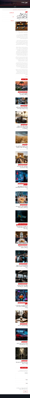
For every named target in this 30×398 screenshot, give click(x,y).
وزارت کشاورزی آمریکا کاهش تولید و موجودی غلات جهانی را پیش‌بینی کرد (22, 147)
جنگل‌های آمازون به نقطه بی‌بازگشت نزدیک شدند (23, 94)
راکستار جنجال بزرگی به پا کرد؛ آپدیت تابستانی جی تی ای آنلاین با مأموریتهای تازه (22, 127)
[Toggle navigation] (15, 6)
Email (27, 383)
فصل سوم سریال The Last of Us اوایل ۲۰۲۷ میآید (22, 363)
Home (25, 9)
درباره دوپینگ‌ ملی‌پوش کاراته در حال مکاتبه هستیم (19, 9)
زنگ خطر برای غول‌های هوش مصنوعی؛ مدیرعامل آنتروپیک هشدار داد (21, 187)
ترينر (13, 16)
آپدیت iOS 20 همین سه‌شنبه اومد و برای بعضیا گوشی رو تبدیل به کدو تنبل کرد (22, 306)
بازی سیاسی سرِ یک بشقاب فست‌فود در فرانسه (23, 247)
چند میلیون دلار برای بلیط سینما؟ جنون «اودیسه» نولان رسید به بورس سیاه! (22, 227)
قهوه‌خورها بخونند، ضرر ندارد (23, 325)
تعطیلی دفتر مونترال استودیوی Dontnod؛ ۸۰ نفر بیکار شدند (22, 286)
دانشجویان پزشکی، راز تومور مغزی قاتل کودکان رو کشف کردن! (22, 207)
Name (27, 379)
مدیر (25, 19)
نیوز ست (24, 2)
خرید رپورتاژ (12, 20)
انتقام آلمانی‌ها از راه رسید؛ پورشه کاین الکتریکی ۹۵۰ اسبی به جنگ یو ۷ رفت (22, 266)
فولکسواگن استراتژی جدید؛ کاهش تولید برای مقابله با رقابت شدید (22, 108)
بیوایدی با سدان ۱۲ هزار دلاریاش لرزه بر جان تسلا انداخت (22, 344)
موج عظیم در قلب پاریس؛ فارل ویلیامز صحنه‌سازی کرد (22, 167)
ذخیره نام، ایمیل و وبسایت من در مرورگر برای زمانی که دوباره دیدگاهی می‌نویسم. (22, 388)
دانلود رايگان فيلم (12, 12)
